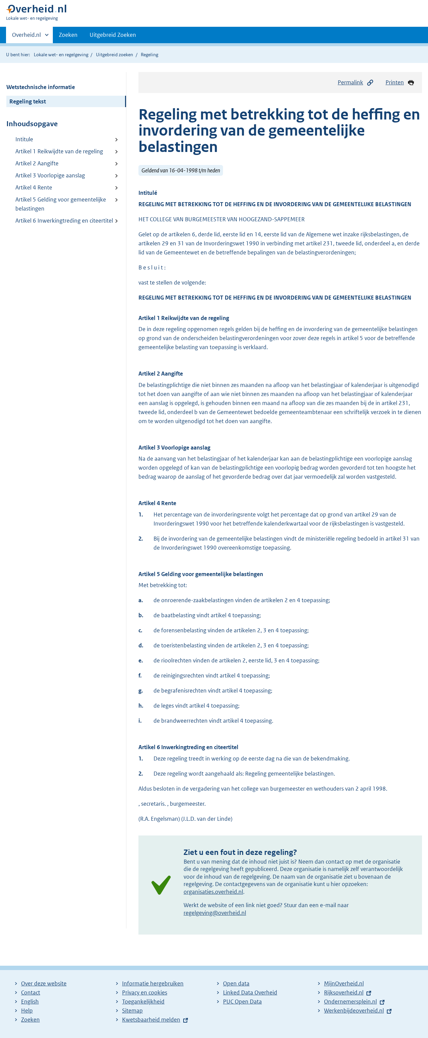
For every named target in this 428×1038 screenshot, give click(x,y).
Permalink (350, 82)
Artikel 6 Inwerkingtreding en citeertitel (64, 220)
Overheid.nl (26, 37)
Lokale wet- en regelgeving (61, 55)
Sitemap (132, 1010)
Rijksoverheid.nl (343, 992)
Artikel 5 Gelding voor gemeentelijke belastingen (60, 204)
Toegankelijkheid (143, 1001)
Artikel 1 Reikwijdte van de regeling (59, 151)
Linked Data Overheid (250, 992)
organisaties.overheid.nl (213, 891)
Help (27, 1010)
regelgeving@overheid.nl (215, 912)
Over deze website (44, 983)
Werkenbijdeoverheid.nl (354, 1010)
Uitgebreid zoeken (114, 55)
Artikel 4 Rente (33, 187)
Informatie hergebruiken (153, 983)
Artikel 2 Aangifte (37, 163)
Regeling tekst (27, 101)
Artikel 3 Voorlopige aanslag (50, 175)
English (30, 1001)
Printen (395, 82)
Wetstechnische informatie (40, 87)
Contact (30, 992)
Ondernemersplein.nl (350, 1001)
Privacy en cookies (144, 992)
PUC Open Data (242, 1001)
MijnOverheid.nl (344, 983)
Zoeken (68, 34)
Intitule (24, 139)
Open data (236, 983)
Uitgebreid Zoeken (113, 34)
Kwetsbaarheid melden (151, 1019)
